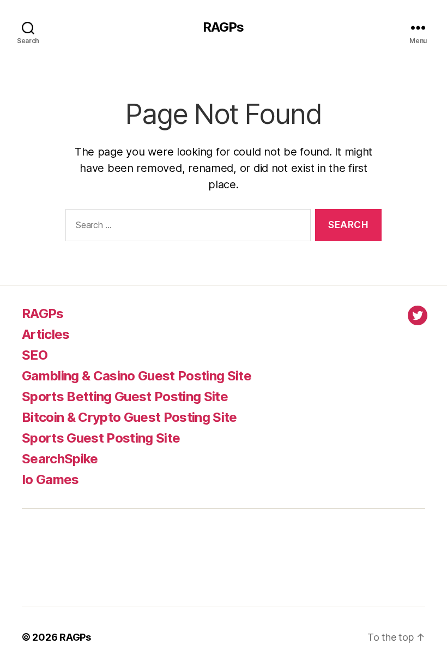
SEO (34, 355)
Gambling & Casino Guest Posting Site (136, 376)
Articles (46, 334)
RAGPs (223, 27)
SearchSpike (60, 459)
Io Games (50, 479)
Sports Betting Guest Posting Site (125, 396)
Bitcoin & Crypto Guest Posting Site (129, 417)
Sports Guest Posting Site (101, 438)
